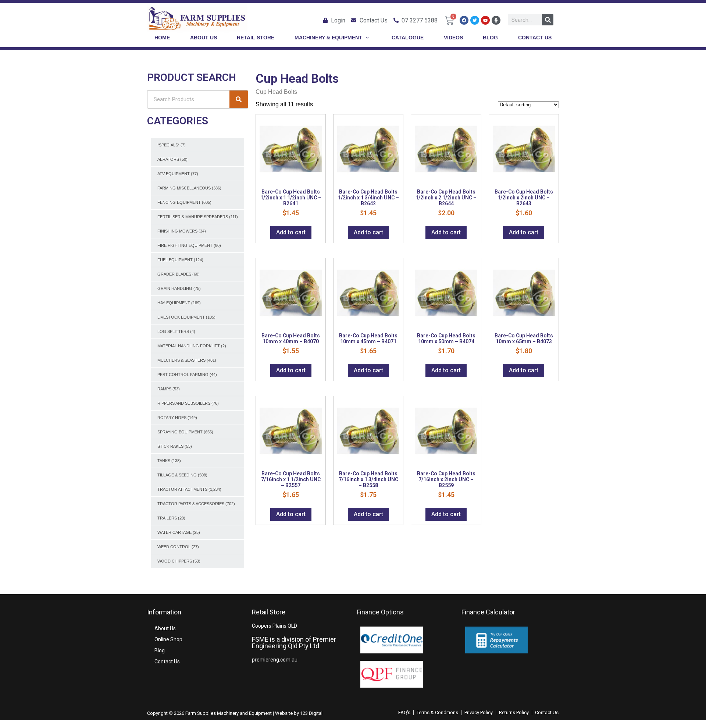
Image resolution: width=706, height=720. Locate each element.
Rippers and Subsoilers (183, 403)
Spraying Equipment (180, 432)
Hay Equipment (173, 303)
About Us (165, 628)
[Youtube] (485, 20)
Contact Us (167, 661)
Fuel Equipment (175, 260)
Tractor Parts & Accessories (190, 503)
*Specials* (168, 145)
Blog (159, 650)
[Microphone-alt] (496, 20)
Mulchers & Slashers (181, 360)
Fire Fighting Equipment (185, 245)
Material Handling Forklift (188, 346)
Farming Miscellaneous (184, 188)
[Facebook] (464, 20)
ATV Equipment (173, 173)
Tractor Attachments (182, 489)
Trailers (167, 518)
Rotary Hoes (171, 417)
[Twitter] (474, 20)
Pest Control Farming (182, 374)
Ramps (164, 389)
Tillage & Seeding (177, 475)
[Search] (547, 19)
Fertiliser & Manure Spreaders (192, 216)
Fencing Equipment (179, 202)
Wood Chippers (174, 561)
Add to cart (291, 232)
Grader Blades (174, 274)
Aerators (168, 159)
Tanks (163, 460)
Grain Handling (174, 288)
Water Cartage (174, 532)
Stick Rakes (170, 446)
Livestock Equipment (181, 317)
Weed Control (173, 547)
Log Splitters (173, 331)
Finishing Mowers (177, 231)
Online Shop (168, 639)
